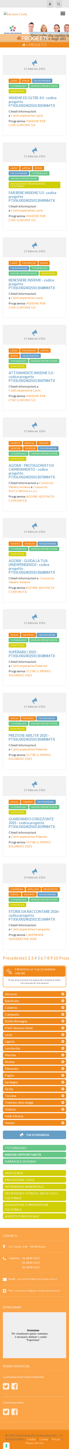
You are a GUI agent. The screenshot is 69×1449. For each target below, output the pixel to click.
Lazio (14, 80)
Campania (17, 889)
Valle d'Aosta (14, 1116)
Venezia (16, 448)
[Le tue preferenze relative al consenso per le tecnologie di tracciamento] (6, 1445)
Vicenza (30, 448)
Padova (29, 443)
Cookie (43, 1439)
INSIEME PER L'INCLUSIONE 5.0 (27, 123)
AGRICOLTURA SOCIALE (22, 1216)
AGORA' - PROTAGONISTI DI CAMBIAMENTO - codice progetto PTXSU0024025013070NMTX (32, 471)
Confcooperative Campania (30, 929)
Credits (31, 1439)
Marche (10, 1055)
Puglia (9, 1075)
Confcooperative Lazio (27, 115)
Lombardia (12, 1048)
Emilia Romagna (16, 1021)
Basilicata (12, 1001)
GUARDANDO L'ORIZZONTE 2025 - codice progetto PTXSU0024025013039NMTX (32, 823)
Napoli (15, 894)
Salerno (29, 894)
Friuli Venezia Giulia (19, 1028)
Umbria (10, 1109)
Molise (10, 1062)
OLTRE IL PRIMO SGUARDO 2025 (30, 673)
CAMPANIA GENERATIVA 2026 (26, 937)
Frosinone (29, 262)
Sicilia (14, 634)
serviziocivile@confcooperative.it (37, 1278)
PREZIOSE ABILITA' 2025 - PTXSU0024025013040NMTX (32, 737)
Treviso (44, 443)
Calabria (11, 1007)
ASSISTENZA (17, 91)
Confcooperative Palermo (29, 665)
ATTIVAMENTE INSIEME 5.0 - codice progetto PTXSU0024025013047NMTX (32, 377)
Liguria (10, 1041)
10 (55, 957)
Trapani (28, 801)
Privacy (56, 1439)
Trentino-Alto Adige (19, 1102)
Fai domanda (42, 80)
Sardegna (11, 1082)
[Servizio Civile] (15, 13)
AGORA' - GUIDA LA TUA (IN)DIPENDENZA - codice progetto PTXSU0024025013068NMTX (32, 566)
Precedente (14, 957)
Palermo (28, 634)
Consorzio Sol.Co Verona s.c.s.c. (28, 489)
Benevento (51, 889)
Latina (26, 168)
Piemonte (11, 1068)
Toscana (10, 1095)
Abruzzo (11, 994)
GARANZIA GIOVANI (20, 1161)
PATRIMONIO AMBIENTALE (24, 1186)
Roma (25, 80)
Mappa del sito (34, 1443)
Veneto (15, 443)
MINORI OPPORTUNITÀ (44, 85)
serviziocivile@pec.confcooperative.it (37, 1290)
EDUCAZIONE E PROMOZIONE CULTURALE (28, 184)
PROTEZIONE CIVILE (20, 1180)
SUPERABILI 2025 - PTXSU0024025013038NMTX (32, 654)
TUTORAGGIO (18, 85)
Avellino (33, 889)
